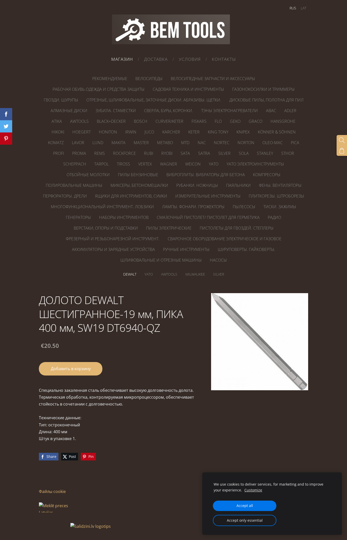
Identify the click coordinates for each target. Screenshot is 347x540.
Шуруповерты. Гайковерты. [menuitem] (246, 249)
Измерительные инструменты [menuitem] (208, 196)
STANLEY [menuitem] (265, 153)
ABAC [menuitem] (271, 110)
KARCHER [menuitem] (171, 132)
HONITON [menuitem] (108, 132)
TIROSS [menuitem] (123, 164)
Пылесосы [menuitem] (244, 206)
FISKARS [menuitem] (199, 121)
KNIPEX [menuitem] (243, 132)
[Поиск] (342, 140)
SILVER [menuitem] (224, 153)
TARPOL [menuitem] (101, 164)
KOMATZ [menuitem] (56, 142)
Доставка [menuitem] (156, 59)
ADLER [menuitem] (290, 110)
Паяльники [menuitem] (238, 185)
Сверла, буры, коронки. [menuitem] (168, 110)
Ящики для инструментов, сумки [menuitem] (131, 196)
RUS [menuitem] (293, 8)
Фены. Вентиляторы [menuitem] (280, 185)
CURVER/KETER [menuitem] (169, 121)
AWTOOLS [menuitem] (79, 121)
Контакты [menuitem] (224, 59)
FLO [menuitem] (218, 121)
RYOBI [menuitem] (166, 153)
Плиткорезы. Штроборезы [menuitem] (276, 196)
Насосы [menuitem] (218, 260)
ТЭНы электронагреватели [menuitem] (229, 110)
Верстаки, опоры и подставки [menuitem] (106, 228)
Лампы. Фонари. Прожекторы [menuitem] (193, 206)
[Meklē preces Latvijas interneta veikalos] (54, 526)
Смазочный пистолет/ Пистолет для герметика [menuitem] (208, 217)
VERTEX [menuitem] (145, 164)
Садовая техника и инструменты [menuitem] (188, 89)
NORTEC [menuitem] (221, 142)
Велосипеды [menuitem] (149, 78)
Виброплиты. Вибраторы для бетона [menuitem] (205, 174)
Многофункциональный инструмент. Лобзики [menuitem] (102, 206)
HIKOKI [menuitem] (58, 132)
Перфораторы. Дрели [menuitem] (65, 196)
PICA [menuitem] (295, 142)
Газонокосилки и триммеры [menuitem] (263, 89)
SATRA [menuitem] (204, 153)
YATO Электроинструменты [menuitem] (255, 164)
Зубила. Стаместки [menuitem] (116, 110)
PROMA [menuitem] (79, 153)
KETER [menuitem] (194, 132)
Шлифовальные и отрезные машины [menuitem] (161, 260)
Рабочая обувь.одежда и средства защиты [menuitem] (99, 89)
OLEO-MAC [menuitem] (272, 142)
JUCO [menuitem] (149, 132)
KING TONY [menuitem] (218, 132)
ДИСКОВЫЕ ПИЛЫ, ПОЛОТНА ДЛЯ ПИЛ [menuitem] (266, 100)
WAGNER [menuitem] (168, 164)
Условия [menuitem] (190, 59)
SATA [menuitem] (185, 153)
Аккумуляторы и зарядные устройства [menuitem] (113, 249)
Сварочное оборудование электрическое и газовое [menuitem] (224, 239)
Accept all (244, 505)
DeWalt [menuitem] (129, 274)
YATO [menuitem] (213, 164)
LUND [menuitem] (97, 142)
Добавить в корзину (71, 368)
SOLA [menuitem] (244, 153)
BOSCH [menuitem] (140, 121)
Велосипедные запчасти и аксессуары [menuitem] (213, 78)
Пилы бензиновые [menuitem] (138, 174)
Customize (253, 490)
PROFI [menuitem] (58, 153)
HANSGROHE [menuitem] (283, 121)
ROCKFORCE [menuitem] (124, 153)
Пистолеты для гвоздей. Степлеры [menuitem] (237, 228)
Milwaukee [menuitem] (195, 274)
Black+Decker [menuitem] (111, 121)
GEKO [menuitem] (235, 121)
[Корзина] (342, 150)
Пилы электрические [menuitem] (169, 228)
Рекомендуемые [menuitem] (109, 78)
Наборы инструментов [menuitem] (124, 217)
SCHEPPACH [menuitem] (74, 164)
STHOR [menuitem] (287, 153)
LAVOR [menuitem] (78, 142)
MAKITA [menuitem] (118, 142)
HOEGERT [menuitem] (81, 132)
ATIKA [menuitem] (57, 121)
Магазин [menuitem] (122, 59)
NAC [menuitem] (202, 142)
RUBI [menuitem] (148, 153)
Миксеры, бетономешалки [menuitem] (139, 185)
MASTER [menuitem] (141, 142)
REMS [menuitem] (99, 153)
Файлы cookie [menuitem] (52, 491)
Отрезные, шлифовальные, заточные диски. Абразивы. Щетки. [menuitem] (153, 100)
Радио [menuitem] (274, 217)
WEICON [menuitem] (193, 164)
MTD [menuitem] (185, 142)
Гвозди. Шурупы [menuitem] (61, 100)
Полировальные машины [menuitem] (74, 185)
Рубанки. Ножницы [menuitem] (197, 185)
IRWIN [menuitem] (130, 132)
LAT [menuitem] (303, 8)
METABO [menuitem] (165, 142)
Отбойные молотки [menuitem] (88, 174)
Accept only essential (245, 520)
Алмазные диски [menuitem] (69, 110)
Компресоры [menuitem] (266, 174)
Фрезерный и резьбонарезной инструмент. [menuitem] (113, 239)
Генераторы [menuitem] (78, 217)
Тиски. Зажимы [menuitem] (279, 206)
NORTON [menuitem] (246, 142)
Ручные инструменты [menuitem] (186, 249)
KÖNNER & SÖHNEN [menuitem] (277, 132)
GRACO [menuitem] (255, 121)
